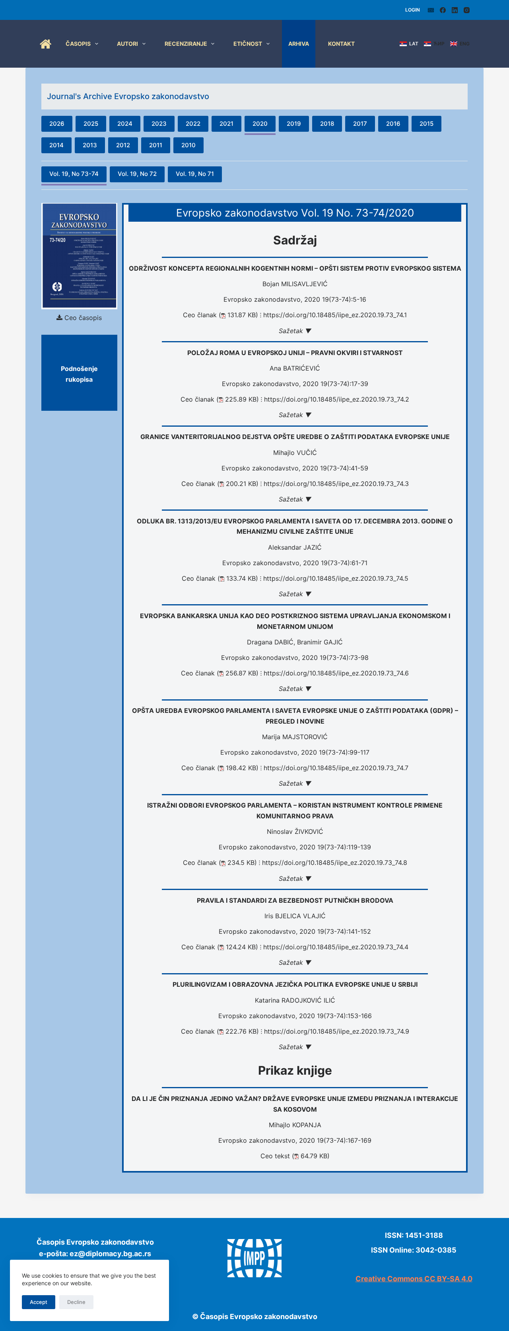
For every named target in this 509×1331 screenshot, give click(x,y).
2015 (426, 123)
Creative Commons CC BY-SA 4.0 (414, 1278)
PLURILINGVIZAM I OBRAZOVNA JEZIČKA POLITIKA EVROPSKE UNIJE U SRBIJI (295, 984)
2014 (56, 145)
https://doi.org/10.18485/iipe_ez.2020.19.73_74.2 (336, 399)
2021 (226, 123)
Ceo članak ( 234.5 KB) (220, 863)
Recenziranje (186, 43)
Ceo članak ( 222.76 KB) (220, 1031)
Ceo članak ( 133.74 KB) (220, 578)
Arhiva (298, 43)
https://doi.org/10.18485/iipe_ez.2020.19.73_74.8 (334, 863)
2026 (56, 123)
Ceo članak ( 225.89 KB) (220, 399)
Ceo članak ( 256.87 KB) (219, 673)
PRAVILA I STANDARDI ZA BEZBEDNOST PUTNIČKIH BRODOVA (295, 900)
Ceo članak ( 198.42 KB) (219, 768)
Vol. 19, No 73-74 (74, 174)
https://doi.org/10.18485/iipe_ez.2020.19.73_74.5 (335, 578)
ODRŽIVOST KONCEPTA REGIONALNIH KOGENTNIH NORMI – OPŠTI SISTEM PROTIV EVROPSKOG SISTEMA (295, 268)
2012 (123, 145)
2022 (193, 123)
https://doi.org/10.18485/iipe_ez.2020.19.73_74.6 (336, 673)
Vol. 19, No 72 (137, 174)
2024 (124, 123)
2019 (294, 123)
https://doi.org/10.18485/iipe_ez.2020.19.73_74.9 (336, 1031)
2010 (188, 145)
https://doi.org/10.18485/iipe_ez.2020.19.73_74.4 (335, 947)
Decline (76, 1302)
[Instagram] (467, 10)
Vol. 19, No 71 (195, 174)
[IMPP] (431, 10)
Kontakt (341, 43)
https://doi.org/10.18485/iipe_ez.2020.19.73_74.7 (336, 768)
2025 (91, 123)
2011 (155, 145)
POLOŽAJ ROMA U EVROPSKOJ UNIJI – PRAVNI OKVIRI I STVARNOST (295, 353)
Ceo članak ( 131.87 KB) (220, 315)
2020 (260, 123)
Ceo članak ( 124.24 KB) (219, 947)
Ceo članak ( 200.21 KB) (219, 484)
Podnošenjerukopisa (79, 374)
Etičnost (247, 43)
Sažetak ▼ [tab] (295, 331)
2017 (360, 123)
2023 (159, 123)
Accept (38, 1302)
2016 (393, 123)
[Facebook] (443, 10)
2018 (327, 123)
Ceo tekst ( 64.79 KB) (295, 1156)
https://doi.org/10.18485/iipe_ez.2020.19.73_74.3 (336, 484)
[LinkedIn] (455, 10)
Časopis (78, 43)
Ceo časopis (83, 318)
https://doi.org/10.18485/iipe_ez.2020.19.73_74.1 (335, 315)
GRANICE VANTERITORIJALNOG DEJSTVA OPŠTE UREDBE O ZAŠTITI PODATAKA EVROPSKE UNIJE (295, 437)
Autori (127, 43)
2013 (90, 145)
